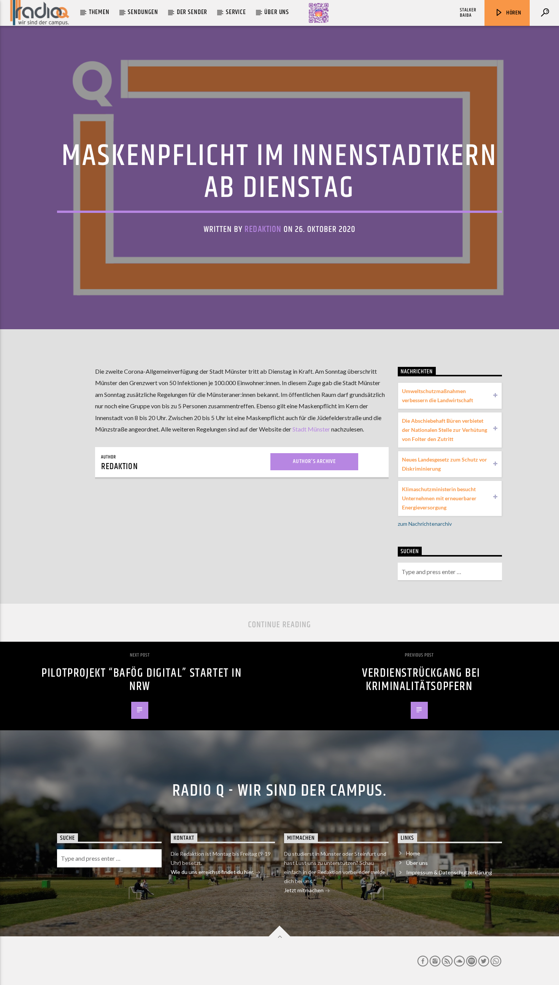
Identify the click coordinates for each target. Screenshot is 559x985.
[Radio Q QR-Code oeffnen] (319, 13)
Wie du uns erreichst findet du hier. (213, 872)
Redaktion (263, 229)
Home (413, 853)
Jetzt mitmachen (304, 890)
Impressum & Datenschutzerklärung (449, 872)
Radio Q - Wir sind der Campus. (279, 790)
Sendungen (143, 12)
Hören (513, 12)
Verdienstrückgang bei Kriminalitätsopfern (421, 680)
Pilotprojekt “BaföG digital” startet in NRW (141, 680)
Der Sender (192, 12)
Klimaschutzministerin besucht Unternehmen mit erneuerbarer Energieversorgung (439, 498)
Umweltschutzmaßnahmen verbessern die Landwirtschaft (437, 395)
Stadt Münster (311, 429)
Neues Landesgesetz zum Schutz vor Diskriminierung (444, 464)
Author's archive (314, 461)
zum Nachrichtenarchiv (425, 523)
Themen (99, 12)
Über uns (276, 12)
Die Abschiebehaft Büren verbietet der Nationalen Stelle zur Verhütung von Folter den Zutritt (444, 429)
